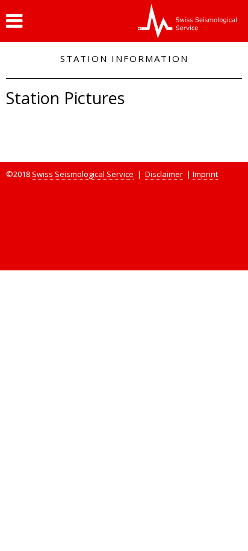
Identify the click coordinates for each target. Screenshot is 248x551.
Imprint (205, 174)
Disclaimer (164, 174)
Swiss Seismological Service (83, 174)
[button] (14, 21)
